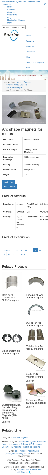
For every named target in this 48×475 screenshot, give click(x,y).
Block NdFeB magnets (11, 446)
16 (9, 254)
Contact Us (12, 14)
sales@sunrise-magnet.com (18, 453)
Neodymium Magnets (16, 20)
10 (21, 250)
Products (11, 9)
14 (40, 250)
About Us (11, 12)
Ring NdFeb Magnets (31, 446)
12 (31, 250)
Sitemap (25, 472)
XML (19, 472)
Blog (9, 17)
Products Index (36, 469)
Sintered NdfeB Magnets (16, 84)
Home (9, 6)
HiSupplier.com (23, 469)
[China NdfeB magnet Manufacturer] (13, 35)
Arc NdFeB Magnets (14, 87)
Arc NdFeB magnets (19, 437)
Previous (6, 250)
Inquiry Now (9, 182)
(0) (45, 4)
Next (23, 254)
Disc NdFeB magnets (27, 441)
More (9, 22)
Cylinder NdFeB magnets (31, 444)
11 (26, 250)
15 (4, 254)
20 (18, 254)
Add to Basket (9, 186)
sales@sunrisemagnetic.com (14, 1)
